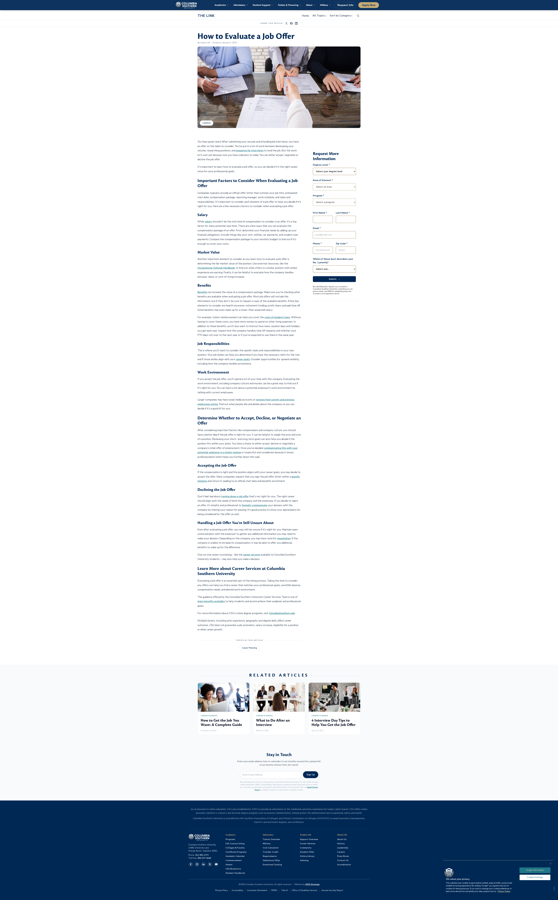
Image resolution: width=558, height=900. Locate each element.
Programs (230, 839)
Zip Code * (341, 243)
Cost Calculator (271, 847)
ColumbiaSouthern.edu (282, 613)
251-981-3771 (202, 855)
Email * (317, 228)
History (341, 843)
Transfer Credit (270, 852)
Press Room (343, 856)
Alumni (229, 864)
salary (208, 221)
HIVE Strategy (312, 884)
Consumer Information (257, 890)
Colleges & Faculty (235, 847)
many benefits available (211, 601)
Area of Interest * (323, 180)
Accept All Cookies (535, 870)
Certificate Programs (236, 852)
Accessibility (237, 890)
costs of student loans (277, 317)
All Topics (319, 15)
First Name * (320, 212)
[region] (498, 877)
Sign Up (310, 774)
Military (266, 843)
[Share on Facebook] (291, 23)
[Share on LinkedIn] (296, 23)
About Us (341, 839)
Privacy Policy (221, 890)
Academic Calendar (235, 856)
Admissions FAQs (271, 860)
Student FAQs (307, 852)
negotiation (284, 538)
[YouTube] (216, 864)
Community (305, 847)
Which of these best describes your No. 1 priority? (333, 260)
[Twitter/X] (210, 864)
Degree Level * (321, 164)
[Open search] (358, 15)
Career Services (307, 843)
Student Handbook (235, 873)
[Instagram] (197, 864)
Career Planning (249, 647)
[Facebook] (190, 864)
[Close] (550, 863)
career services (251, 554)
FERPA (274, 890)
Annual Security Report (332, 890)
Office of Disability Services (304, 890)
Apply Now (368, 5)
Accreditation (344, 864)
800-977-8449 (204, 858)
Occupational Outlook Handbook (216, 268)
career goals (243, 359)
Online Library (307, 856)
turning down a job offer (235, 496)
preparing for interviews (249, 150)
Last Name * (343, 212)
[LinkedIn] (203, 864)
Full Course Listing (235, 843)
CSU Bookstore (233, 868)
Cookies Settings (535, 877)
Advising (304, 860)
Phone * (317, 243)
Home (305, 15)
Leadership (342, 847)
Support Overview (309, 839)
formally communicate (254, 505)
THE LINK (206, 16)
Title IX (284, 890)
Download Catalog (272, 864)
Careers (206, 123)
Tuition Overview (271, 839)
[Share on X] (286, 23)
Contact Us (342, 860)
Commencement (234, 860)
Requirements (270, 856)
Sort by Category (341, 15)
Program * (318, 195)
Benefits (202, 292)
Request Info (345, 5)
